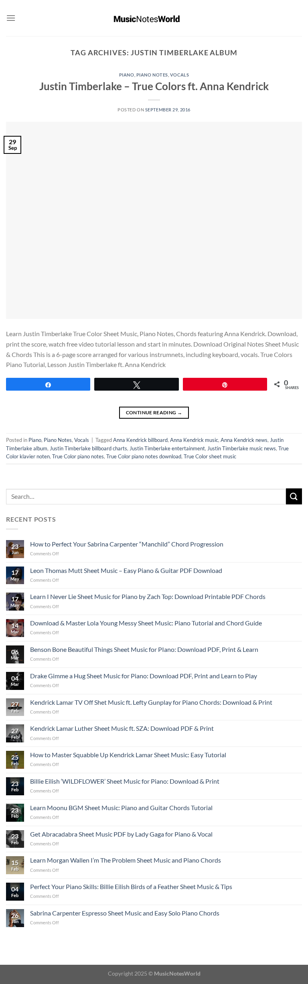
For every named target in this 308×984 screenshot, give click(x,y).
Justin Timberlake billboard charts (88, 448)
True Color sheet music (210, 456)
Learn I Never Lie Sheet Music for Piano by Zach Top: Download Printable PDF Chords (147, 596)
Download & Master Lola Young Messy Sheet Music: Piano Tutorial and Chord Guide (146, 623)
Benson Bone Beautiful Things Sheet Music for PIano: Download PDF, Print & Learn (144, 649)
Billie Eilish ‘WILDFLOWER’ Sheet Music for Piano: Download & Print (124, 781)
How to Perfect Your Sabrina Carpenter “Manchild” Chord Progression (126, 544)
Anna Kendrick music (194, 440)
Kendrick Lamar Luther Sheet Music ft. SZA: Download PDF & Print (122, 728)
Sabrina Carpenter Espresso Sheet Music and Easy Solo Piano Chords (124, 913)
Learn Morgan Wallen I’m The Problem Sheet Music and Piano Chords (125, 860)
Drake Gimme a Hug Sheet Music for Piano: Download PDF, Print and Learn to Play (143, 676)
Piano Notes (152, 74)
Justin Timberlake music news (241, 448)
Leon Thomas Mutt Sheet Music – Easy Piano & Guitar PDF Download (126, 570)
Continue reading (154, 412)
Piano (126, 74)
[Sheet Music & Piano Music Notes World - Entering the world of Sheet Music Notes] (154, 18)
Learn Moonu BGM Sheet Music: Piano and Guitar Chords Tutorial (121, 807)
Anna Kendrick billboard (140, 440)
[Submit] (294, 496)
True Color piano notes (78, 456)
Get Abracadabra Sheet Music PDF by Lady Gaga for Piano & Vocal (121, 834)
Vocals (179, 74)
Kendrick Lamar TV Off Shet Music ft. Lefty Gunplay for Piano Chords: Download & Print (151, 702)
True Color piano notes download (143, 456)
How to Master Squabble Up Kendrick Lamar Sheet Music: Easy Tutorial (128, 754)
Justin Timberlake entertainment (167, 448)
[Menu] (11, 18)
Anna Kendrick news (244, 440)
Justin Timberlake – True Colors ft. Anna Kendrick (154, 86)
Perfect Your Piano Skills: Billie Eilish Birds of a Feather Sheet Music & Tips (131, 886)
